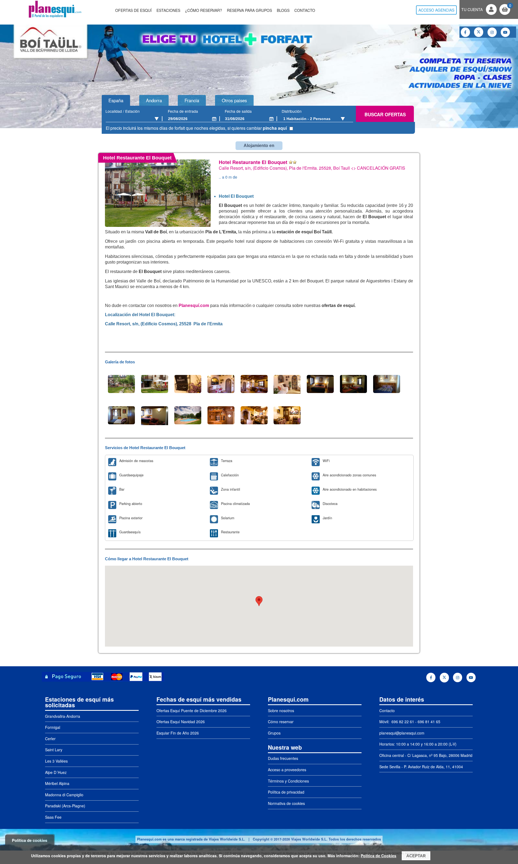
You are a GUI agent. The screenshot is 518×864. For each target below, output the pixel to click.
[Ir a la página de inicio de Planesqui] (55, 17)
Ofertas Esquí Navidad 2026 (180, 721)
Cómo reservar (281, 721)
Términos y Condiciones (288, 781)
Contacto (304, 10)
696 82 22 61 (402, 721)
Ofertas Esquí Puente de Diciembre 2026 (191, 710)
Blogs (283, 10)
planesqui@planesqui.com (401, 733)
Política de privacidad (286, 792)
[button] (259, 601)
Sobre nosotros (281, 710)
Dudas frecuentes (283, 758)
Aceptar (416, 855)
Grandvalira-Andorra (62, 716)
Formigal (52, 727)
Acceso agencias (436, 10)
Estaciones (168, 10)
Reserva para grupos (249, 10)
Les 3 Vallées (56, 761)
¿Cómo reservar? (203, 10)
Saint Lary (53, 749)
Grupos (274, 733)
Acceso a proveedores (287, 769)
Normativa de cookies (286, 803)
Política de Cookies (378, 855)
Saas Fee (53, 817)
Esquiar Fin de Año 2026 (177, 733)
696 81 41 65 (429, 721)
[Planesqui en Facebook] (465, 32)
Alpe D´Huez (56, 772)
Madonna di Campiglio (64, 794)
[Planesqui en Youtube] (505, 32)
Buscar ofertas (385, 114)
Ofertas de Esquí (133, 10)
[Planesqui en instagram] (492, 32)
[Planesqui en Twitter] (478, 32)
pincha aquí (275, 128)
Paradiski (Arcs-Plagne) (65, 805)
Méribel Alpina (57, 783)
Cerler (50, 738)
